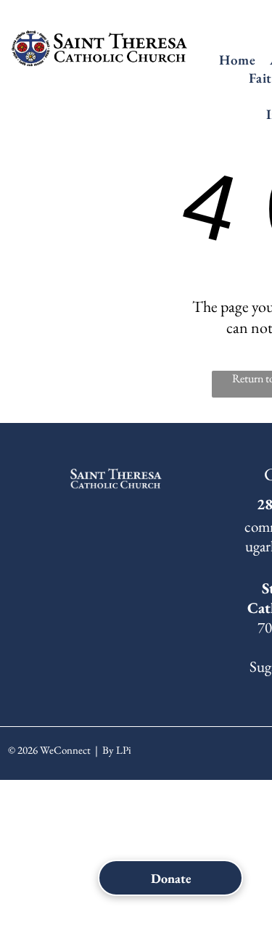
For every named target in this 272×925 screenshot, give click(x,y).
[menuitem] (237, 60)
